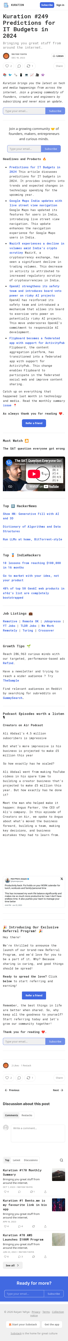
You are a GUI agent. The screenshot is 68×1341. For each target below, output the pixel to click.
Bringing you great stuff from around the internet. (21, 1181)
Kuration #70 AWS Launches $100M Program (23, 1237)
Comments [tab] (11, 1115)
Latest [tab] (16, 1160)
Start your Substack (24, 1324)
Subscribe (47, 5)
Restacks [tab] (27, 1115)
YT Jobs (9, 626)
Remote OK (30, 621)
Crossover (46, 630)
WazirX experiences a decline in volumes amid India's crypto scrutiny (36, 247)
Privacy (36, 1312)
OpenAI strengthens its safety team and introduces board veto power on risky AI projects (35, 290)
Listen (60, 56)
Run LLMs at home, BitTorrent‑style (32, 539)
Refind (8, 663)
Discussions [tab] (31, 1160)
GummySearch (12, 698)
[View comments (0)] (19, 66)
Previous (14, 1090)
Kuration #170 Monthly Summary (22, 1172)
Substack (16, 1333)
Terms (46, 1312)
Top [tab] (7, 1160)
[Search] (61, 1160)
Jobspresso (52, 621)
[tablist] (18, 1115)
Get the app (52, 1324)
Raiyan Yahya (19, 54)
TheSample (11, 680)
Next (56, 1090)
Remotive (10, 621)
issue (7, 405)
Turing (27, 630)
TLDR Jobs (29, 626)
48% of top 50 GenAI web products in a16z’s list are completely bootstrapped (33, 592)
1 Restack (26, 1065)
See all (10, 1265)
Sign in (60, 5)
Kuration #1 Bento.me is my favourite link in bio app (25, 1204)
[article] (34, 1181)
